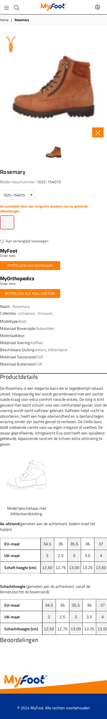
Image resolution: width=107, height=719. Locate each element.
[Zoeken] (16, 7)
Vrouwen (45, 313)
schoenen (27, 313)
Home (4, 20)
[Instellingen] (97, 7)
